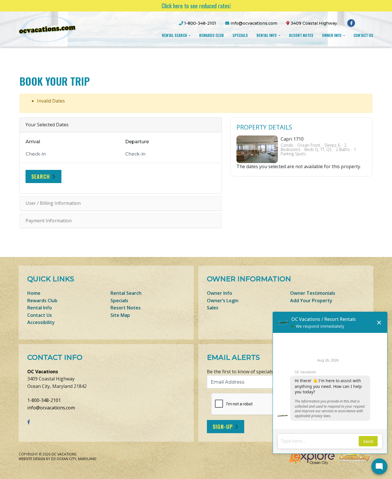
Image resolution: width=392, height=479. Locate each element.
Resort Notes (301, 35)
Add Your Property (311, 300)
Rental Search (175, 35)
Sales (212, 308)
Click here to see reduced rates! (196, 5)
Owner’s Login (222, 300)
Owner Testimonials (312, 293)
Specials (240, 35)
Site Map (120, 315)
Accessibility (41, 322)
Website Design (32, 458)
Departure (137, 141)
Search (40, 176)
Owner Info (332, 35)
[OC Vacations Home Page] (47, 28)
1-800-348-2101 (44, 400)
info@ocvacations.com (51, 408)
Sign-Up (223, 426)
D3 (53, 458)
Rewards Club (211, 35)
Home (33, 293)
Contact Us (363, 35)
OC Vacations (42, 371)
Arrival (33, 141)
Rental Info (267, 35)
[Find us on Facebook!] (351, 22)
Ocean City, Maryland (76, 458)
